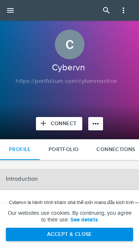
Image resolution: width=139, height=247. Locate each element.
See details (84, 220)
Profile (20, 149)
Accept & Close (69, 234)
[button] (69, 179)
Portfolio (64, 149)
